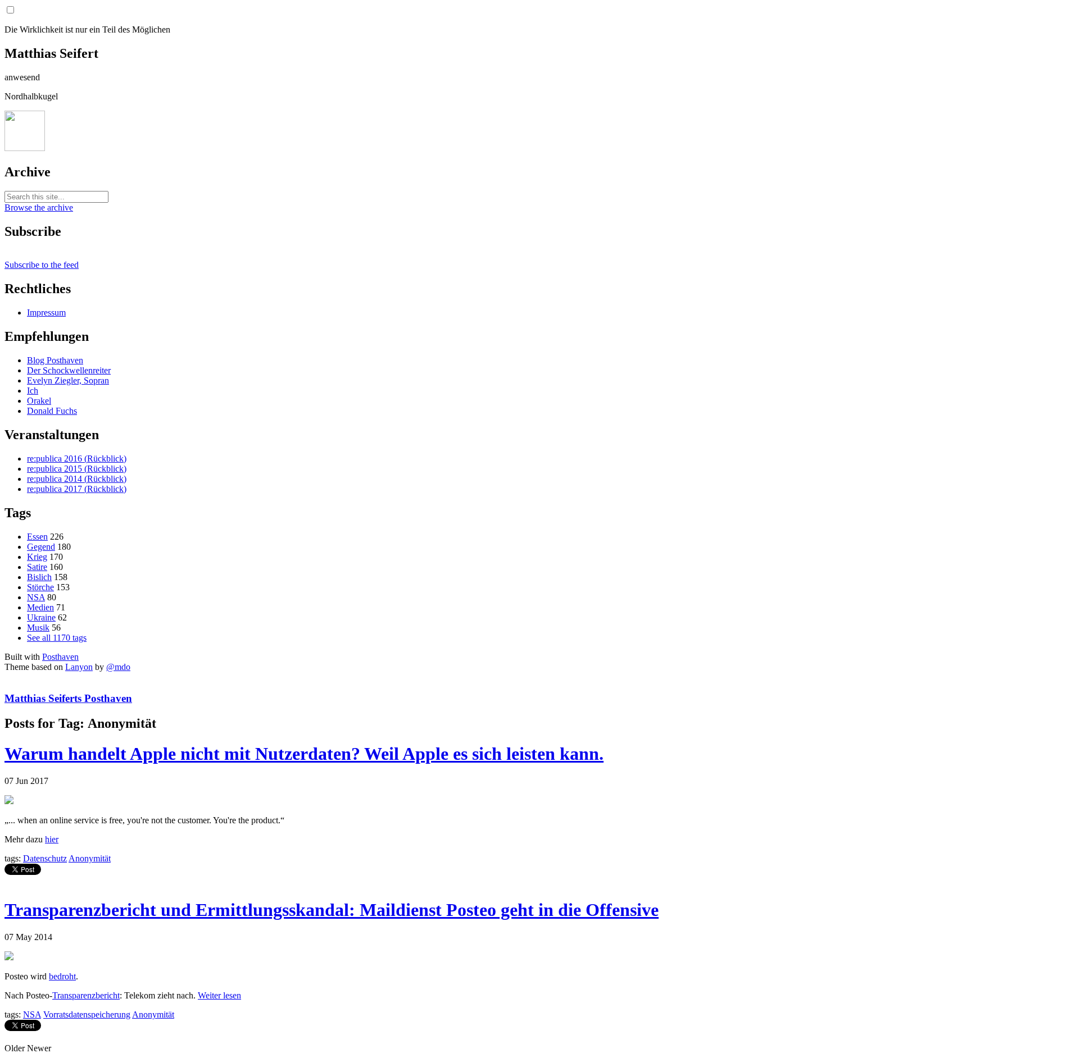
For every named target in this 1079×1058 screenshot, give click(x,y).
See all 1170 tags (57, 637)
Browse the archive (38, 207)
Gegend (41, 546)
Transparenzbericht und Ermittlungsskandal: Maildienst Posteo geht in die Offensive (331, 910)
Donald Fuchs (52, 411)
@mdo (118, 667)
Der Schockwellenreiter (69, 370)
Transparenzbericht (86, 995)
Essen (37, 536)
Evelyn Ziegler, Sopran (68, 380)
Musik (38, 627)
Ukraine (41, 617)
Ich (32, 390)
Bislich (39, 577)
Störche (40, 587)
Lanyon (79, 667)
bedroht (62, 976)
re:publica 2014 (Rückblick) (76, 479)
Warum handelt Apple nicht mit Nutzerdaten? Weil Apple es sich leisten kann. (304, 754)
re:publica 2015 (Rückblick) (76, 468)
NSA (36, 597)
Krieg (37, 557)
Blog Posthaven (55, 360)
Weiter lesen (219, 995)
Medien (40, 607)
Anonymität (90, 858)
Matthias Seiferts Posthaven (68, 698)
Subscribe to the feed (41, 265)
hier (51, 839)
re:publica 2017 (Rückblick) (76, 489)
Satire (37, 567)
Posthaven (60, 657)
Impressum (46, 312)
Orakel (39, 400)
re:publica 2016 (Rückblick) (76, 458)
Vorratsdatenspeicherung (86, 1014)
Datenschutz (45, 858)
